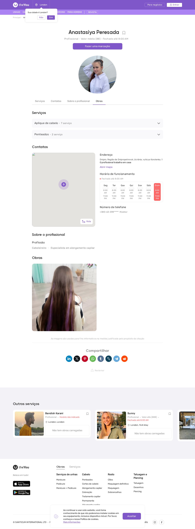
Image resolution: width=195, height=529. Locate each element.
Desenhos (139, 487)
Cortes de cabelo (90, 484)
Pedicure (60, 484)
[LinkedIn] (69, 359)
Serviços (40, 101)
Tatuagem (138, 483)
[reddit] (124, 359)
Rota (88, 221)
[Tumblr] (101, 359)
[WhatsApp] (93, 359)
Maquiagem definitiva (118, 484)
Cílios (110, 479)
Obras (99, 101)
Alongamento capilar (92, 488)
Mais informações (71, 522)
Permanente (88, 500)
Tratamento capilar (91, 496)
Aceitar (131, 516)
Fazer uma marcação (97, 46)
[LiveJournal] (108, 359)
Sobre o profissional (78, 101)
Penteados (87, 479)
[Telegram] (116, 359)
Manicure (60, 479)
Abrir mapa (106, 167)
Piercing (138, 491)
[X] (77, 359)
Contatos (56, 101)
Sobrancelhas (114, 492)
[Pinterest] (85, 359)
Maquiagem (113, 488)
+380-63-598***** (109, 212)
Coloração (87, 492)
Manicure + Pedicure (66, 488)
